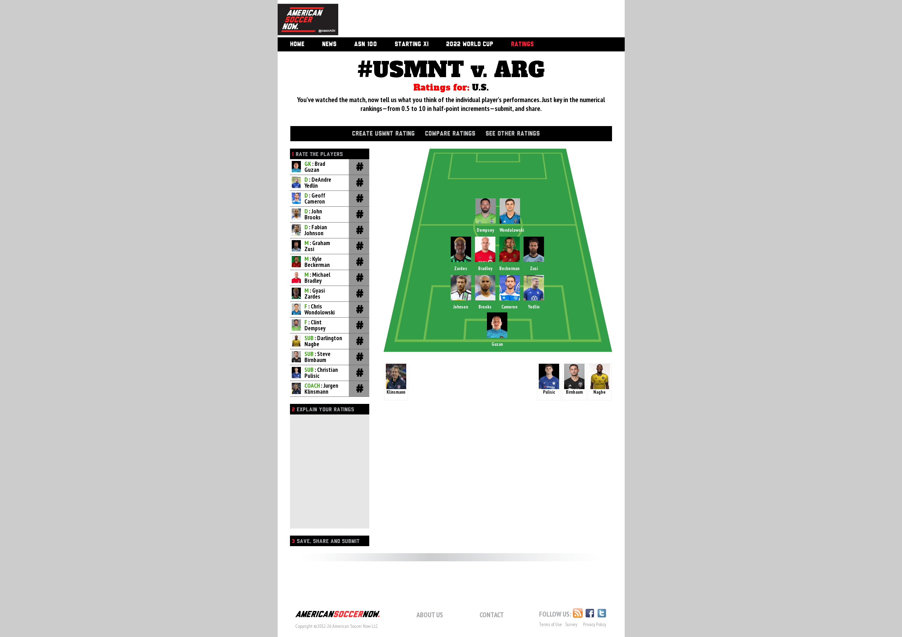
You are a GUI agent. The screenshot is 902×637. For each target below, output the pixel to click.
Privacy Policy (594, 624)
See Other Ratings (513, 134)
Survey (571, 624)
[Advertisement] (473, 19)
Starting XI (411, 44)
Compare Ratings (450, 134)
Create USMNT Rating (383, 134)
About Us (429, 614)
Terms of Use (550, 624)
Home (297, 44)
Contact (492, 614)
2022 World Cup (469, 44)
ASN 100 (365, 44)
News (329, 44)
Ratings (522, 44)
